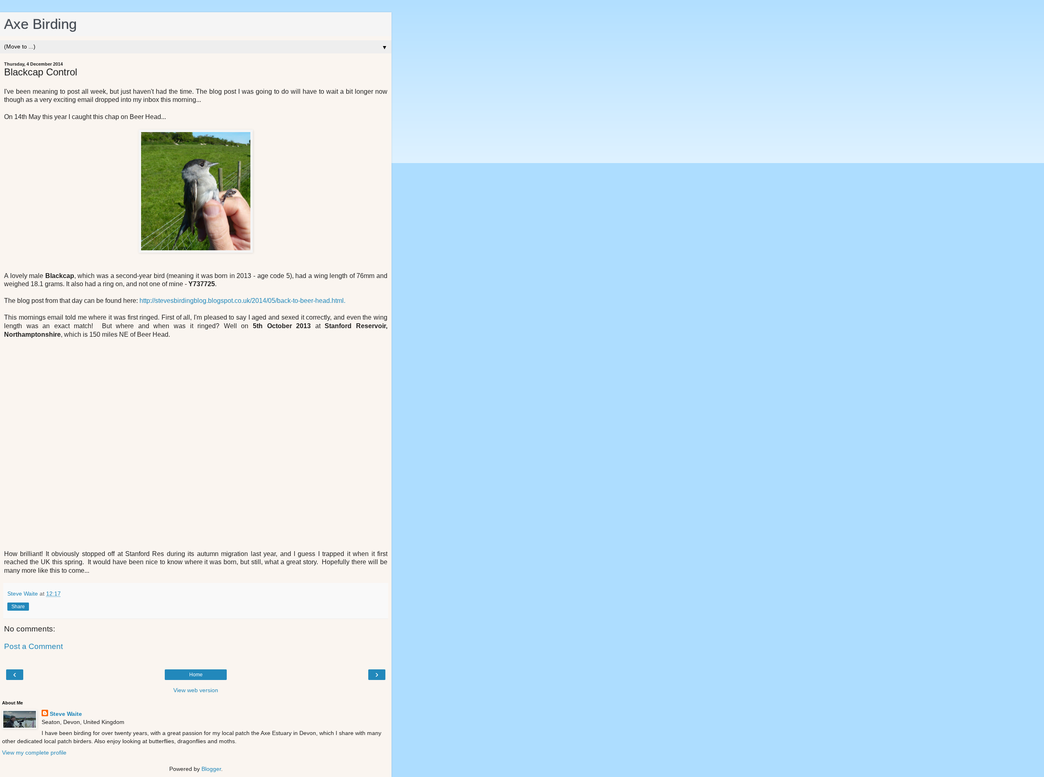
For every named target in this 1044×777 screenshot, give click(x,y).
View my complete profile (34, 752)
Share (18, 606)
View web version (195, 690)
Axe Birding (40, 24)
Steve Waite (66, 714)
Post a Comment (33, 646)
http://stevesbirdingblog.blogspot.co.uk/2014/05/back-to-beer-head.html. (242, 300)
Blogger (211, 769)
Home (196, 675)
